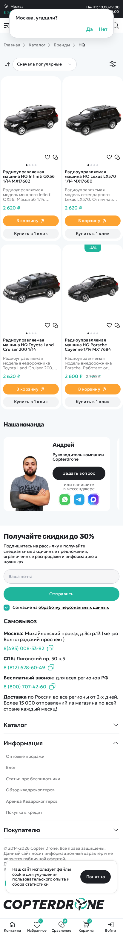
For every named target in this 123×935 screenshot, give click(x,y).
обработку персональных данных (74, 607)
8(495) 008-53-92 (24, 648)
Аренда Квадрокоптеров (32, 801)
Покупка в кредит (24, 812)
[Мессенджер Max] (93, 499)
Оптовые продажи (25, 756)
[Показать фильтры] (112, 64)
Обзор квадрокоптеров (30, 790)
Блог (11, 767)
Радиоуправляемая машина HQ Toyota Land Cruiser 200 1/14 (28, 345)
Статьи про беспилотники (33, 778)
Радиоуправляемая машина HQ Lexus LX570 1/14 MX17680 (90, 176)
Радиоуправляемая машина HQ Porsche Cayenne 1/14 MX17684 (88, 345)
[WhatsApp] (65, 499)
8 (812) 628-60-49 (24, 667)
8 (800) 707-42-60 (25, 687)
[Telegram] (79, 499)
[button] (88, 165)
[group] (92, 119)
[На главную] (61, 904)
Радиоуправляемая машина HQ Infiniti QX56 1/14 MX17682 (29, 176)
